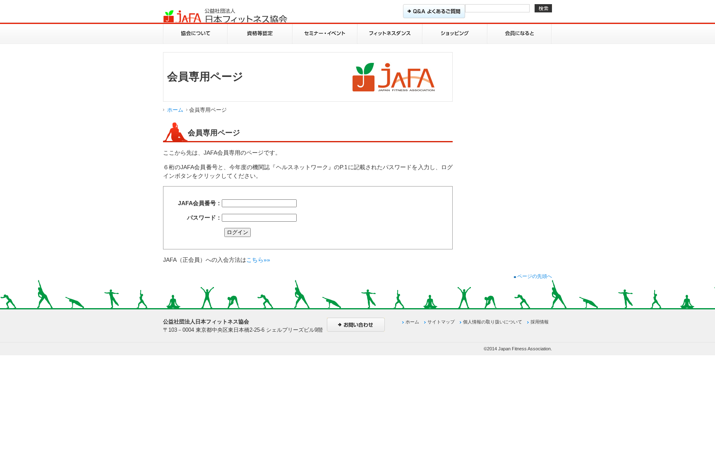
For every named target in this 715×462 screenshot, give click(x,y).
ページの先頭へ (534, 276)
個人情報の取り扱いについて (492, 321)
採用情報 (539, 321)
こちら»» (258, 259)
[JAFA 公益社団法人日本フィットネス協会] (225, 16)
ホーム (175, 110)
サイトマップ (441, 321)
